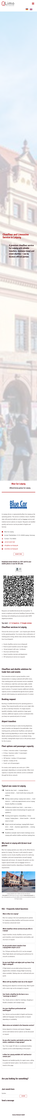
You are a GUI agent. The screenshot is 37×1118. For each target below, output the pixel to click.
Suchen (4, 1093)
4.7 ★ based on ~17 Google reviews (20, 623)
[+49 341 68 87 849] (8, 542)
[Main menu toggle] (33, 3)
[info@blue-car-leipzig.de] (10, 545)
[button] (18, 554)
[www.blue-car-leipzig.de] (10, 549)
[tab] (18, 919)
